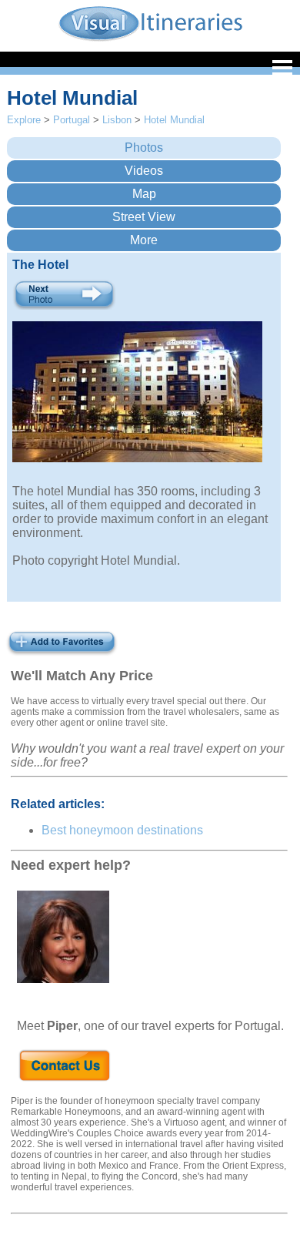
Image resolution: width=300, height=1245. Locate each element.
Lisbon (117, 120)
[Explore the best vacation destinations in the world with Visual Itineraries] (150, 39)
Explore (24, 120)
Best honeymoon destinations (122, 830)
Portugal (71, 120)
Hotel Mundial (174, 120)
